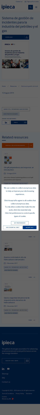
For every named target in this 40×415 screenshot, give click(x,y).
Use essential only (12, 227)
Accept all (29, 227)
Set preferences (20, 223)
